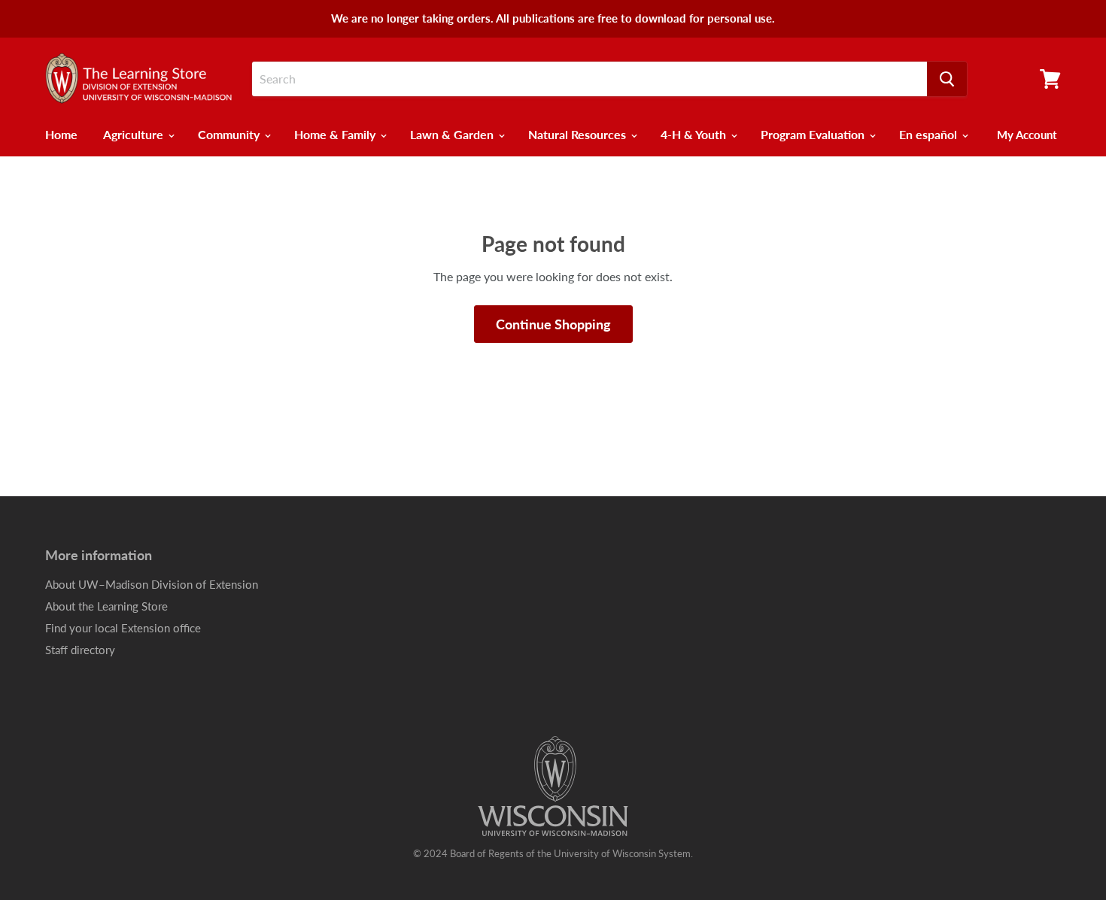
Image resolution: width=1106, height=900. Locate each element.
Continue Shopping (553, 324)
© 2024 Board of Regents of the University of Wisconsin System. (553, 853)
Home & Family (336, 134)
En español (929, 134)
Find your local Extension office (123, 628)
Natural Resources (578, 134)
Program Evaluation (814, 134)
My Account (1027, 134)
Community (230, 134)
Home (61, 134)
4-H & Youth (695, 134)
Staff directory (80, 649)
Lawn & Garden (453, 134)
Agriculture (134, 134)
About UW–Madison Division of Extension (151, 584)
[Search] (947, 79)
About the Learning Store (106, 606)
